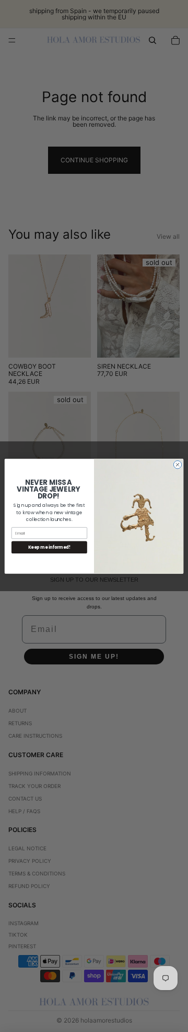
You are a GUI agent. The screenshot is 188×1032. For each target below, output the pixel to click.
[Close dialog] (177, 464)
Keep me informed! (49, 547)
